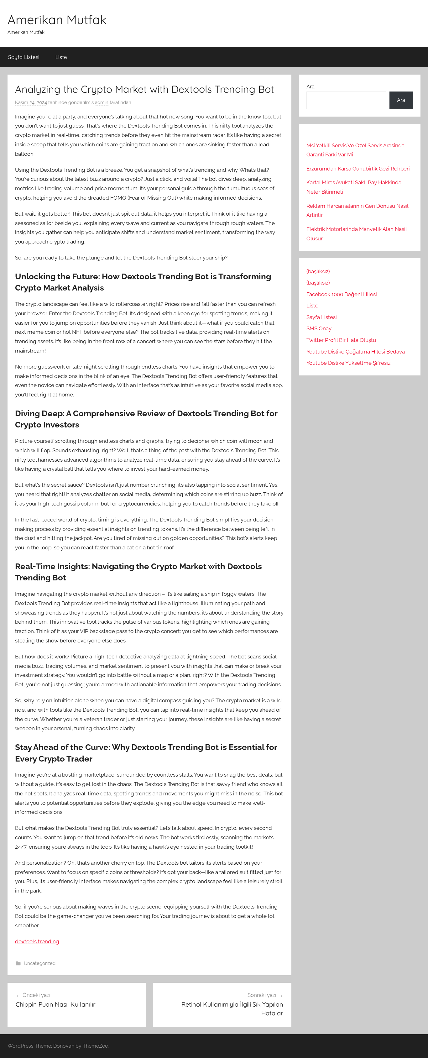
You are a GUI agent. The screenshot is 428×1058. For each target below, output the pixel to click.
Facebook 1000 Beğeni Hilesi (341, 294)
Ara (310, 86)
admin (101, 102)
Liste (61, 57)
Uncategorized (39, 963)
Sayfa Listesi (23, 57)
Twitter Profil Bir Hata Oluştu (341, 340)
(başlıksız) (318, 271)
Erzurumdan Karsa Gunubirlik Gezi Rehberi (358, 168)
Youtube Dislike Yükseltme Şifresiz (348, 363)
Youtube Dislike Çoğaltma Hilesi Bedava (355, 351)
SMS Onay (318, 328)
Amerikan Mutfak (57, 19)
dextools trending (37, 941)
